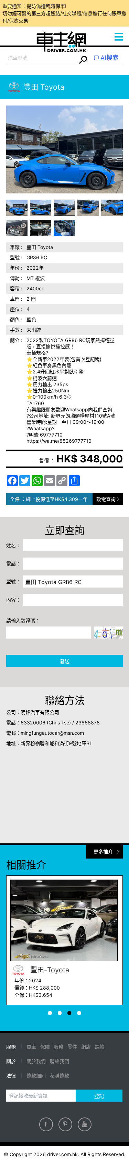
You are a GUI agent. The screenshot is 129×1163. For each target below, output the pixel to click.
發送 (64, 661)
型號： (13, 581)
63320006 (33, 722)
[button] (17, 208)
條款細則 (36, 1076)
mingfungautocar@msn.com (52, 733)
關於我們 (36, 1061)
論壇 (100, 1047)
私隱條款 (59, 1076)
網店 (86, 1047)
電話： (13, 564)
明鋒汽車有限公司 (40, 712)
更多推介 (103, 851)
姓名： (13, 545)
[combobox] (41, 58)
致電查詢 (106, 499)
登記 (99, 1096)
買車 (31, 1047)
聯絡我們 (59, 1061)
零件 (72, 1047)
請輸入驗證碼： (23, 620)
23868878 (87, 722)
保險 (45, 1047)
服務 (58, 1047)
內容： (13, 600)
